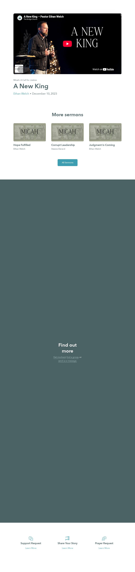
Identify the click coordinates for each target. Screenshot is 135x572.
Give (127, 29)
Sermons (125, 18)
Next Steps (124, 11)
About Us (125, 7)
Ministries (125, 15)
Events (126, 26)
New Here (125, 4)
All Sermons (67, 162)
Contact (126, 22)
